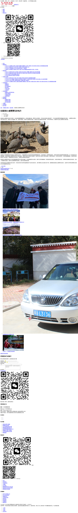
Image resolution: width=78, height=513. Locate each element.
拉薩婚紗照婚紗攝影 (4, 169)
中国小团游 (7, 88)
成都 (4, 11)
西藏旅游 (4, 64)
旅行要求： (2, 369)
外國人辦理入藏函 (6, 424)
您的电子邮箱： (3, 362)
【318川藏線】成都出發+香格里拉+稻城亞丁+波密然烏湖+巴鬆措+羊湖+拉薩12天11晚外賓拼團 (26, 79)
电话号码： (2, 363)
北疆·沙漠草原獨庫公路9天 (12, 74)
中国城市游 (5, 82)
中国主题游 (5, 91)
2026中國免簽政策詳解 (7, 426)
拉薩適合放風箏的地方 (5, 168)
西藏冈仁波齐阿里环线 (9, 92)
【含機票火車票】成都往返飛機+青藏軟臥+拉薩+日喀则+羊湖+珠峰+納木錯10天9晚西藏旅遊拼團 (26, 65)
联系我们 (2, 59)
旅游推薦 (4, 499)
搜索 (13, 5)
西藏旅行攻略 (8, 99)
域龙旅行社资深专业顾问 (8, 487)
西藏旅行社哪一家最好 (7, 430)
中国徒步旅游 (8, 94)
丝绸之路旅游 (8, 93)
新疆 (4, 9)
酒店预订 (4, 498)
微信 (4, 510)
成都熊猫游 (7, 95)
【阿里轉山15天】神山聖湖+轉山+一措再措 (16, 68)
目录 (4, 507)
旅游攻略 (4, 98)
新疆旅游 (4, 70)
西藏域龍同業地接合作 (7, 427)
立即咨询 (4, 511)
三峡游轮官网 (5, 497)
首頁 (4, 63)
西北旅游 (7, 87)
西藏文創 (4, 502)
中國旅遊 (4, 501)
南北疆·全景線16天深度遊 (12, 75)
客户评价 (4, 105)
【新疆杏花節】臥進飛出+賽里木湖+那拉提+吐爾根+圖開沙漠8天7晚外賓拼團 (22, 71)
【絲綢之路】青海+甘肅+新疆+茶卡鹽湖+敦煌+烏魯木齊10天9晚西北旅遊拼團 (22, 73)
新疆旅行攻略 (8, 100)
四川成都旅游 (8, 86)
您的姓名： (2, 360)
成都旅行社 (5, 496)
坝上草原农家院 (6, 495)
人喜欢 (2, 166)
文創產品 (4, 104)
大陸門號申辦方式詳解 (7, 431)
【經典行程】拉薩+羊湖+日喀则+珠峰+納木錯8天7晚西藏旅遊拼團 (20, 77)
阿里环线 (4, 12)
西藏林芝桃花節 (6, 425)
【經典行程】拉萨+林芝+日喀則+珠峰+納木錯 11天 (17, 67)
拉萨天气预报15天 (6, 493)
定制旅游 (4, 97)
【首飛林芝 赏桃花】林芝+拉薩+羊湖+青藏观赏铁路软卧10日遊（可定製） (22, 69)
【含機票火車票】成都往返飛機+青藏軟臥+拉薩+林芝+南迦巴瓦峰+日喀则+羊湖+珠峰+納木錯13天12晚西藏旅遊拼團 (30, 81)
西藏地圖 (4, 432)
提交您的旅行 (3, 370)
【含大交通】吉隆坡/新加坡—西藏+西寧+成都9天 (17, 80)
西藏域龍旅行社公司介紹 (8, 486)
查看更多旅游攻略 (4, 353)
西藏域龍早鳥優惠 (6, 489)
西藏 (4, 10)
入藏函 (4, 103)
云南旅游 (7, 89)
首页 (1, 107)
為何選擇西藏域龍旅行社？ (8, 429)
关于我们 (4, 485)
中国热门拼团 (5, 76)
